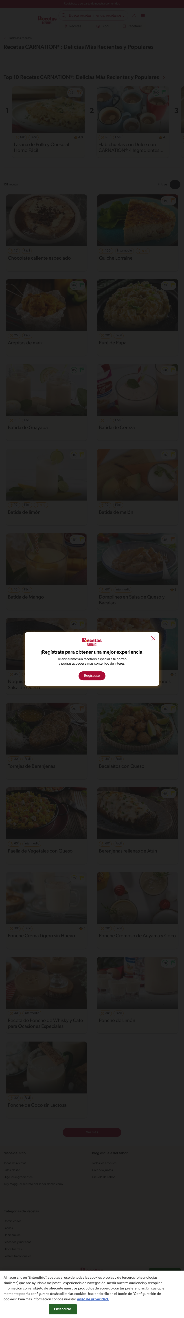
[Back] (153, 639)
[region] (92, 1294)
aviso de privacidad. (93, 1299)
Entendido (62, 1309)
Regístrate (92, 676)
